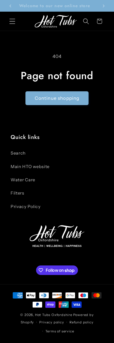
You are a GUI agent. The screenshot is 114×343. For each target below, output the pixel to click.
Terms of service (59, 331)
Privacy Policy (26, 206)
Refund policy (81, 322)
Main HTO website (30, 166)
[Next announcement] (103, 6)
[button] (12, 21)
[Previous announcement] (10, 6)
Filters (17, 193)
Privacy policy (51, 322)
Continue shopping (57, 98)
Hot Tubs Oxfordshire (53, 315)
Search (18, 153)
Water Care (23, 179)
